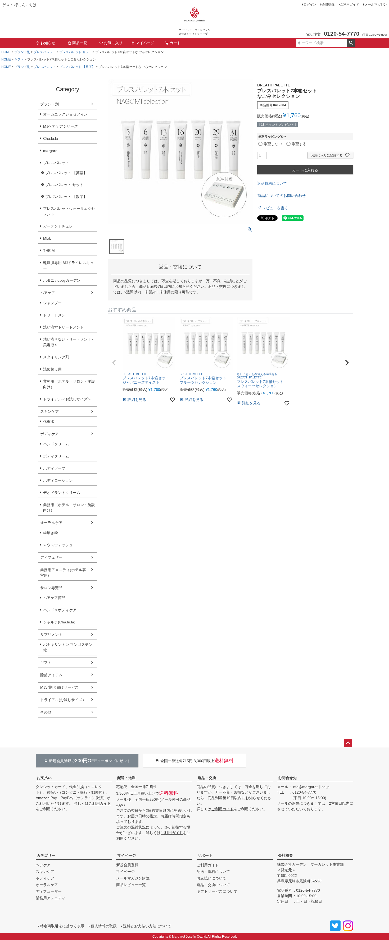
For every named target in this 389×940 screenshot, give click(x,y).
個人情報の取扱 (104, 926)
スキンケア (49, 411)
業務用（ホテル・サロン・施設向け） (69, 384)
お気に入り (113, 43)
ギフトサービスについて (217, 891)
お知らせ (47, 43)
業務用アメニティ (50, 898)
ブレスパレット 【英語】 (66, 173)
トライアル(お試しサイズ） (63, 700)
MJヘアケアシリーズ (60, 126)
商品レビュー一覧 (131, 885)
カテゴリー (46, 855)
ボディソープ (54, 468)
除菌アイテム (51, 675)
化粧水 (48, 421)
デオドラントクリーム (61, 492)
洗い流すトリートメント (63, 327)
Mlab (47, 238)
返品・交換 (207, 778)
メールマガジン (376, 4)
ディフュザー (51, 557)
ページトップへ (348, 743)
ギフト (19, 59)
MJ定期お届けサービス (59, 687)
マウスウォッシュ (58, 545)
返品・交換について (213, 885)
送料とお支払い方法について (147, 926)
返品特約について (272, 183)
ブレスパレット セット (75, 52)
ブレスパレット (45, 52)
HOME (6, 52)
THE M (49, 250)
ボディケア (49, 434)
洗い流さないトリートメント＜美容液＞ (69, 342)
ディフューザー (49, 891)
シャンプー (52, 303)
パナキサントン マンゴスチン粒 (67, 647)
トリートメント (56, 315)
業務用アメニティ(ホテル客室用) (63, 572)
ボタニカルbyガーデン (61, 280)
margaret (50, 151)
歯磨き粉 (50, 533)
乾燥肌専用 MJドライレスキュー (68, 265)
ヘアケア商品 (54, 598)
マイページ (145, 43)
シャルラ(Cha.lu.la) (59, 622)
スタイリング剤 (56, 357)
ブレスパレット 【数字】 (77, 67)
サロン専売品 (51, 588)
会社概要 (285, 855)
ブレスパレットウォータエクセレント (69, 211)
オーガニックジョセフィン (65, 114)
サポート (205, 855)
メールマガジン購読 (133, 878)
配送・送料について (213, 871)
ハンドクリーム (56, 444)
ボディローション (58, 480)
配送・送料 (126, 778)
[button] (114, 363)
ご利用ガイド (349, 4)
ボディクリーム (56, 456)
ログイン (310, 4)
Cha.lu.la (50, 138)
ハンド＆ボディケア (59, 610)
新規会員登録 (127, 865)
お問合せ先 (287, 778)
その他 (45, 712)
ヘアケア (47, 293)
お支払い (44, 778)
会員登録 (328, 4)
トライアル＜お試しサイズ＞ (67, 399)
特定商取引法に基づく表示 (62, 926)
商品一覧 (79, 43)
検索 (351, 43)
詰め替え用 (52, 369)
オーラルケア (51, 523)
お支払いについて (211, 878)
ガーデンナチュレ (58, 226)
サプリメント (51, 634)
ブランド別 (22, 52)
